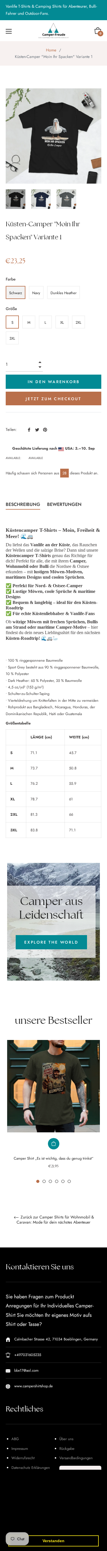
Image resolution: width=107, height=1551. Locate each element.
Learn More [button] (55, 1526)
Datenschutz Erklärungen (30, 1467)
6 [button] (69, 1181)
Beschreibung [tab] (23, 504)
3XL (12, 338)
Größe (11, 309)
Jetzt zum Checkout (53, 399)
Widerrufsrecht (23, 1458)
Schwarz (15, 293)
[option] (53, 1112)
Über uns (66, 1439)
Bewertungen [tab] (65, 504)
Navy (36, 293)
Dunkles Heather (63, 293)
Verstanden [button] (53, 1540)
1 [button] (37, 1181)
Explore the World (51, 942)
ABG (15, 1439)
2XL (78, 322)
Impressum (19, 1448)
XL (62, 322)
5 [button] (62, 1181)
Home (51, 50)
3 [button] (50, 1181)
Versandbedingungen (76, 1458)
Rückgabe (66, 1448)
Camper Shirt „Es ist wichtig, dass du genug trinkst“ (53, 1158)
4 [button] (56, 1181)
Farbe (11, 279)
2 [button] (44, 1181)
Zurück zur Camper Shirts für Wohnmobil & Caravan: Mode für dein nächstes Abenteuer (55, 1220)
